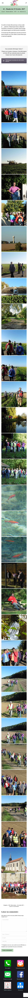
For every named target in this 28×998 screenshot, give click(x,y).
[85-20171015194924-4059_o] (14, 601)
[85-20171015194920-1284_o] (14, 549)
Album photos (13, 905)
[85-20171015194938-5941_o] (14, 782)
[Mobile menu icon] (2, 3)
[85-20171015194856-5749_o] (14, 291)
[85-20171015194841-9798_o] (14, 161)
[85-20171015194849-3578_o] (14, 213)
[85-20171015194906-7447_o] (14, 394)
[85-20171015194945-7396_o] (14, 860)
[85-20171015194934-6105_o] (14, 731)
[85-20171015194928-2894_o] (14, 653)
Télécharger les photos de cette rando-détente (15, 61)
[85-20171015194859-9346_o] (14, 316)
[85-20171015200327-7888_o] (14, 886)
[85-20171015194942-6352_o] (14, 834)
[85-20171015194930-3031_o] (14, 679)
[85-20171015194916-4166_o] (14, 498)
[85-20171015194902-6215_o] (14, 342)
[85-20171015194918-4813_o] (14, 523)
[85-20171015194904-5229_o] (14, 368)
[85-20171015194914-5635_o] (14, 472)
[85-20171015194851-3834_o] (14, 239)
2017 (9, 905)
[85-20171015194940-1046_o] (14, 808)
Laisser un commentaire (14, 906)
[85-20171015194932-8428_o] (14, 705)
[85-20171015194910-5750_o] (14, 446)
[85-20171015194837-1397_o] (14, 109)
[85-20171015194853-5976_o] (14, 265)
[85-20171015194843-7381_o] (14, 187)
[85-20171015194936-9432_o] (14, 756)
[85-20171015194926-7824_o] (14, 627)
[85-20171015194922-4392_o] (14, 575)
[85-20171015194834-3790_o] (14, 83)
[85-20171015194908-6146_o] (14, 420)
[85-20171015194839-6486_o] (14, 135)
